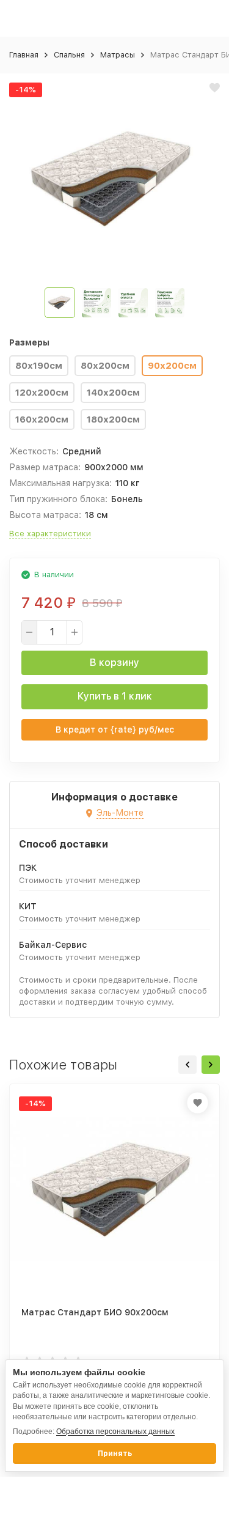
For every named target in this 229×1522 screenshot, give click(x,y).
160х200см (41, 419)
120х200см (41, 392)
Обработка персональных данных (115, 1431)
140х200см (113, 392)
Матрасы (117, 54)
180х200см (113, 419)
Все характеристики (50, 533)
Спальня (69, 54)
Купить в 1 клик (115, 696)
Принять (115, 1453)
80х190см (38, 365)
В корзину (114, 662)
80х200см (105, 365)
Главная (23, 54)
